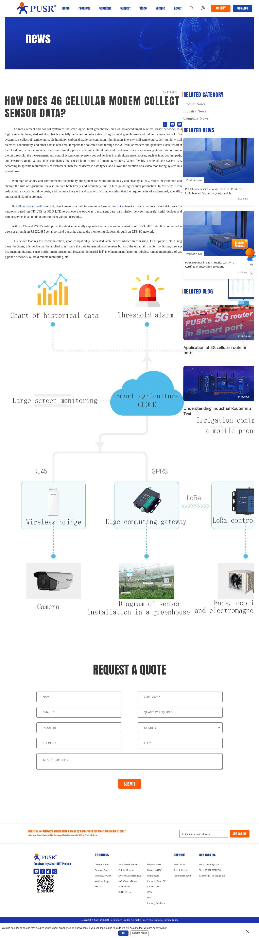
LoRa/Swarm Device (127, 881)
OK (123, 933)
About (178, 8)
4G (122, 145)
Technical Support (182, 875)
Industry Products (156, 903)
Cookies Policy (139, 933)
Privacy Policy (171, 920)
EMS (149, 897)
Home (66, 8)
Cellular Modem (126, 870)
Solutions (105, 8)
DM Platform (124, 892)
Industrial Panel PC (156, 881)
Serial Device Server (127, 864)
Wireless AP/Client (103, 875)
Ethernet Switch (102, 870)
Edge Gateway (154, 864)
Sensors (99, 886)
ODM (149, 892)
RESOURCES (179, 864)
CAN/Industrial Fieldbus (129, 875)
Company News (195, 118)
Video (143, 8)
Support (125, 8)
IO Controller (153, 886)
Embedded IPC (154, 870)
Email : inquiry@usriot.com (212, 864)
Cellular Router (102, 864)
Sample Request (181, 870)
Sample (160, 8)
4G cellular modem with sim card (31, 206)
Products (84, 8)
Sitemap (158, 920)
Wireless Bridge (102, 881)
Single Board (153, 875)
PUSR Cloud (124, 886)
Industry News (194, 111)
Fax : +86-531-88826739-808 (212, 875)
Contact (242, 8)
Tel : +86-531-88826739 (210, 870)
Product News (194, 104)
